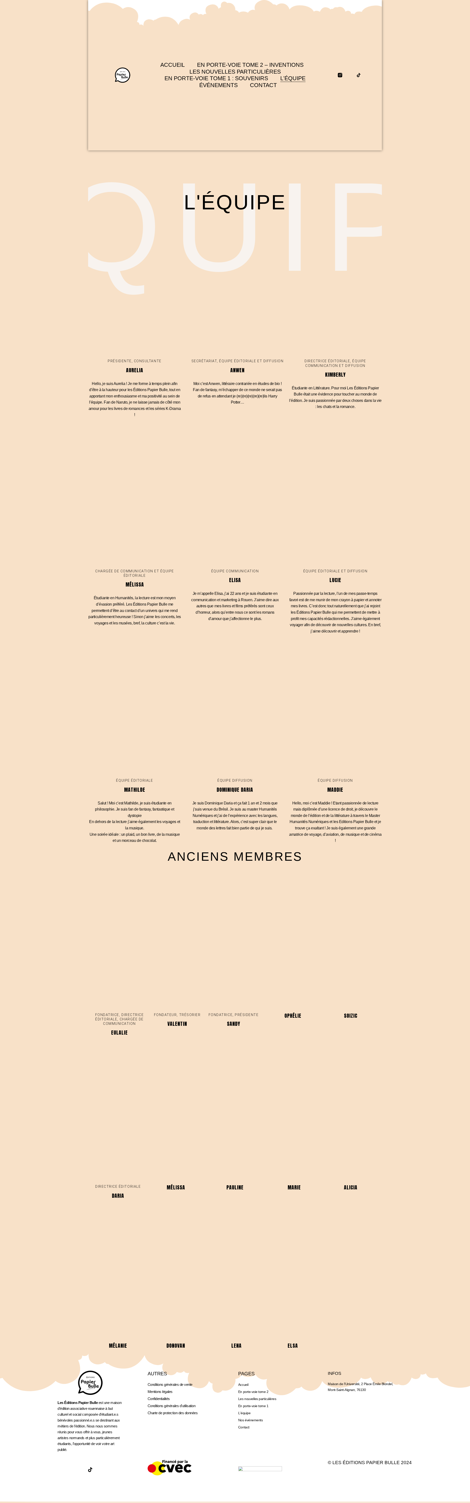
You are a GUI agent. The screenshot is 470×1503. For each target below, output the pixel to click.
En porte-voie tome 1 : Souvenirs (216, 78)
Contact (263, 85)
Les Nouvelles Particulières (235, 71)
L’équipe (293, 78)
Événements (218, 85)
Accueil (172, 65)
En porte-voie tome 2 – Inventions (250, 65)
